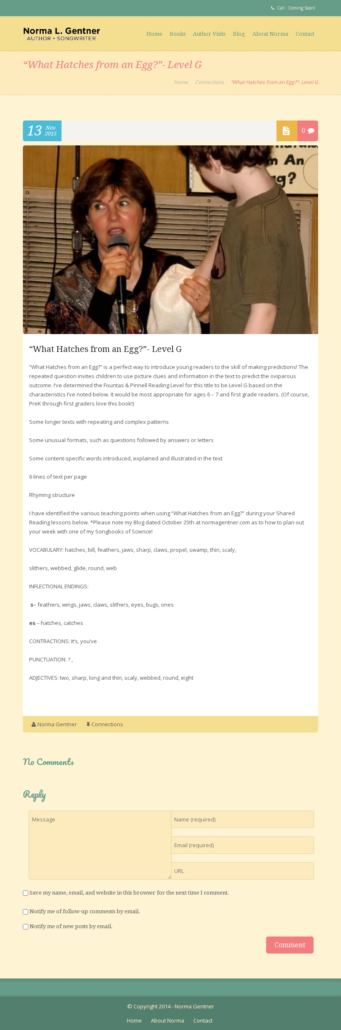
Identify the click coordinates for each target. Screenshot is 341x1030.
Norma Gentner (57, 724)
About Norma (270, 34)
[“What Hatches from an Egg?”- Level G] (170, 332)
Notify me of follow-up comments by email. (85, 911)
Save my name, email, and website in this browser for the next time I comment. (129, 893)
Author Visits (209, 34)
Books (177, 34)
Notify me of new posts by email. (71, 926)
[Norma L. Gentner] (62, 34)
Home (154, 34)
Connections (209, 82)
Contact (305, 34)
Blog (239, 34)
